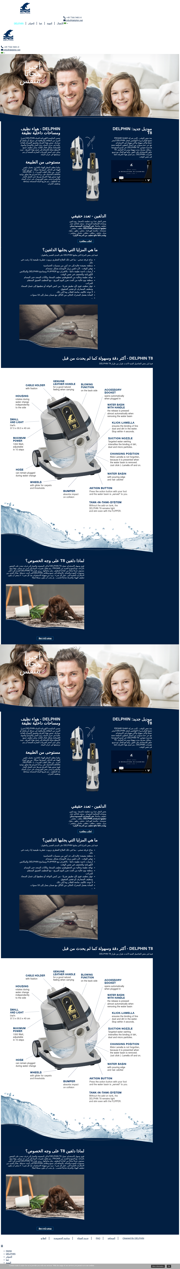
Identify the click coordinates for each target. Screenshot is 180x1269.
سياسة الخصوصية (62, 1238)
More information (158, 1266)
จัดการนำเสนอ (45, 638)
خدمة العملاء (83, 1238)
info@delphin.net (74, 20)
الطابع (43, 1238)
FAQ (98, 1238)
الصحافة (111, 1238)
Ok (169, 1266)
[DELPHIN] (25, 13)
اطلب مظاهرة (85, 241)
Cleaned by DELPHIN (133, 1238)
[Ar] (65, 23)
